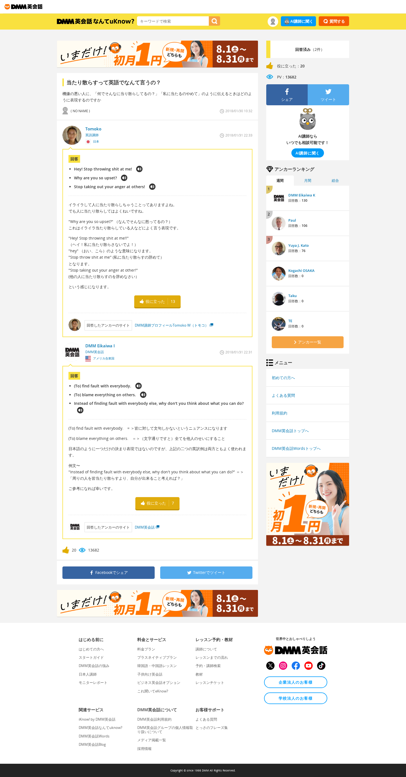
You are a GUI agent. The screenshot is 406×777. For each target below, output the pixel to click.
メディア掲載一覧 (151, 739)
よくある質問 (283, 395)
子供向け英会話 (149, 674)
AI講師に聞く (301, 21)
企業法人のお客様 (296, 682)
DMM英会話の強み (94, 665)
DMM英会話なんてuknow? (100, 727)
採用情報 (144, 748)
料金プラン (146, 649)
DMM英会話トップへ (290, 430)
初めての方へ (283, 377)
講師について (206, 649)
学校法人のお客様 (296, 698)
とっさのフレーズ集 (212, 727)
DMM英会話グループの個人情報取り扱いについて (165, 729)
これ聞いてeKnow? (152, 691)
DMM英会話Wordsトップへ (296, 448)
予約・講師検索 (208, 665)
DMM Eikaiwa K (301, 195)
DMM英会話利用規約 (154, 719)
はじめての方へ (91, 649)
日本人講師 (88, 674)
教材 (199, 674)
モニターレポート (93, 682)
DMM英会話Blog (92, 744)
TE (290, 320)
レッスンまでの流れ (212, 657)
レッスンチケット (210, 682)
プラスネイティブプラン (157, 657)
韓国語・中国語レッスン (157, 665)
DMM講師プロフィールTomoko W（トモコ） (172, 325)
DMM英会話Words (94, 736)
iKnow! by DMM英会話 (97, 719)
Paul (292, 220)
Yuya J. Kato (298, 245)
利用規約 (279, 413)
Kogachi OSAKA (301, 270)
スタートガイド (91, 657)
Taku (292, 295)
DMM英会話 (145, 527)
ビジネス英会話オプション (158, 682)
